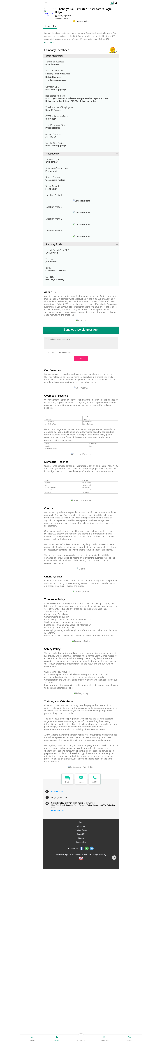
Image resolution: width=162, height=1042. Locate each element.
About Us (81, 826)
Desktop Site (81, 842)
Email (81, 782)
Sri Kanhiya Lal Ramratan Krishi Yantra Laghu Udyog (83, 10)
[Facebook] (82, 848)
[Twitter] (92, 848)
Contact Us (81, 834)
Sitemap (81, 838)
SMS (67, 782)
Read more (49, 42)
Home (81, 822)
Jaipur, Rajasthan (64, 15)
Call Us (94, 782)
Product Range (81, 830)
